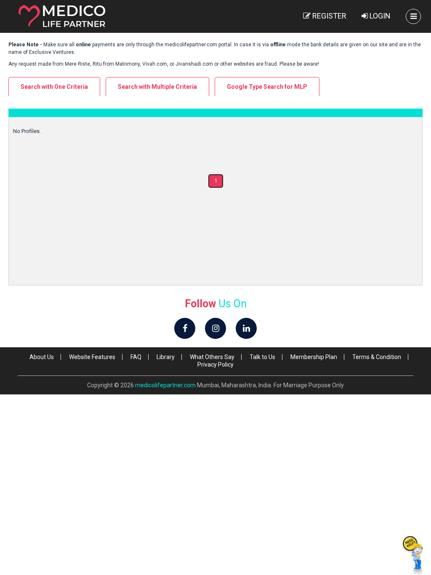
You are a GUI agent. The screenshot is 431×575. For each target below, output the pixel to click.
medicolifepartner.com (165, 385)
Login (379, 15)
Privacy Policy (215, 364)
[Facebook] (184, 328)
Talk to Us (262, 357)
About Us (41, 357)
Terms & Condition (376, 357)
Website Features (92, 357)
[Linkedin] (246, 328)
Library (166, 357)
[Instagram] (215, 328)
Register (328, 15)
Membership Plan (313, 357)
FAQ (135, 357)
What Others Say (212, 357)
